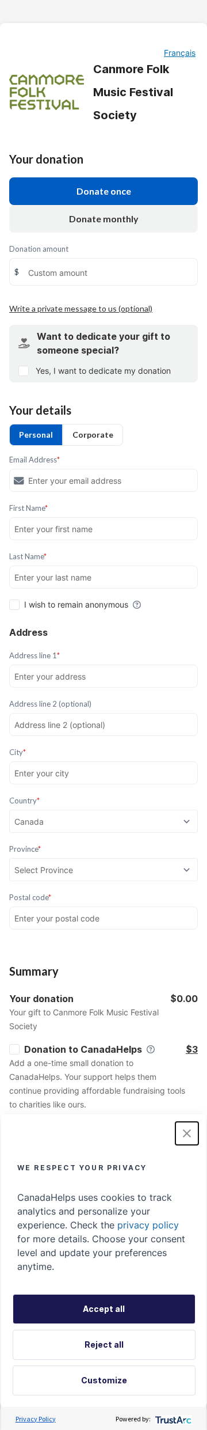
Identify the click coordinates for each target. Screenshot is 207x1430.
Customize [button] (104, 1380)
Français (179, 53)
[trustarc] (172, 1418)
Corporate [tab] (92, 434)
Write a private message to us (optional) (80, 308)
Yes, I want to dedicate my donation (103, 370)
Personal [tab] (36, 434)
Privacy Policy (36, 1418)
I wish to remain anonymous (76, 604)
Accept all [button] (104, 1309)
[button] (186, 1133)
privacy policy (148, 1225)
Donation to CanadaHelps (83, 1049)
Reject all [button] (104, 1344)
